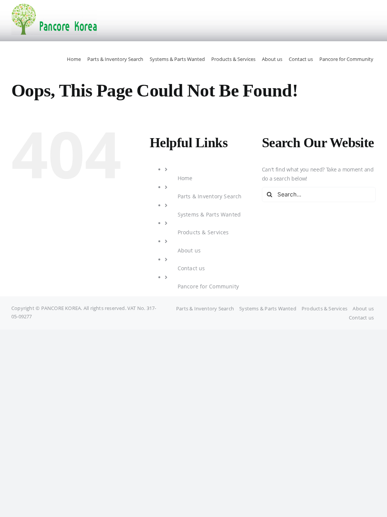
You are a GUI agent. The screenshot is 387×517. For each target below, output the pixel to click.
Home (185, 178)
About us (189, 250)
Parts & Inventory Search (210, 196)
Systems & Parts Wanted (209, 214)
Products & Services (203, 232)
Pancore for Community (208, 286)
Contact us (191, 268)
